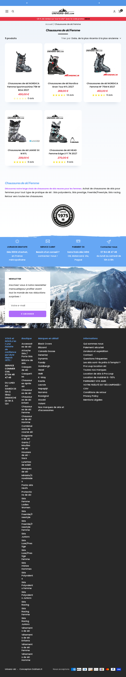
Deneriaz (43, 354)
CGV (85, 388)
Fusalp (41, 362)
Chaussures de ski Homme (27, 419)
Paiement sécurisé (93, 347)
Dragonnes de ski (27, 437)
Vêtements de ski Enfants (27, 637)
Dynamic (43, 358)
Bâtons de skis (27, 362)
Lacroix (42, 384)
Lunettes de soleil (26, 463)
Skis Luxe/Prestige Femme (27, 555)
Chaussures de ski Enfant (27, 399)
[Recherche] (13, 11)
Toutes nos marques (94, 369)
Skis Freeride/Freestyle (27, 514)
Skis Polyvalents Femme (27, 585)
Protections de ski (27, 493)
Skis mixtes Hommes (27, 565)
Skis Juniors (26, 535)
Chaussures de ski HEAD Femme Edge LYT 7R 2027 (63, 152)
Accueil (49, 24)
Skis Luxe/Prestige (27, 543)
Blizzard (42, 347)
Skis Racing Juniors (26, 621)
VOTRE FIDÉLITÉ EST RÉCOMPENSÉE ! (102, 384)
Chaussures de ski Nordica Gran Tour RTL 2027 (63, 85)
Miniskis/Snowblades (27, 478)
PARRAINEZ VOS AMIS (94, 381)
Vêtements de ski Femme (27, 647)
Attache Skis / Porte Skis (27, 353)
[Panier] (119, 11)
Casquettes (27, 375)
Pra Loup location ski (94, 366)
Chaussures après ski (27, 383)
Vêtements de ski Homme (27, 657)
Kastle (41, 381)
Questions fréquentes (95, 358)
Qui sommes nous (93, 343)
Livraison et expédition (95, 351)
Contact (88, 354)
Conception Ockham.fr (30, 669)
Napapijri (43, 388)
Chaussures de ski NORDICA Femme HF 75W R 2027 (102, 85)
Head (41, 369)
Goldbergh (44, 366)
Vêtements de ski (27, 629)
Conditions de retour (94, 392)
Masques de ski (27, 470)
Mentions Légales (92, 399)
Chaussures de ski (27, 392)
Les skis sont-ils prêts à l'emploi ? (101, 362)
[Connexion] (114, 11)
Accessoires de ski (27, 345)
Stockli (42, 399)
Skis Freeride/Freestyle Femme (27, 525)
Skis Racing (25, 603)
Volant (41, 403)
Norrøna (42, 392)
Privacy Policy (90, 396)
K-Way (42, 377)
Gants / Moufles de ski (26, 445)
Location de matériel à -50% (99, 377)
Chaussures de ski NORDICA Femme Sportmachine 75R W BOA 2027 (23, 87)
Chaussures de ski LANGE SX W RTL (23, 152)
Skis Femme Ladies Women (26, 503)
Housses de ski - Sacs (26, 455)
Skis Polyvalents (27, 575)
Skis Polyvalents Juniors (27, 595)
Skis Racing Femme (26, 611)
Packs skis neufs (27, 487)
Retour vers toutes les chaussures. (24, 196)
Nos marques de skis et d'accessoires (51, 409)
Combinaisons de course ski (27, 429)
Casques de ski (26, 368)
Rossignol (43, 396)
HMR (40, 373)
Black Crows (45, 343)
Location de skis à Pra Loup (98, 373)
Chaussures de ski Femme (27, 409)
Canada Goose (46, 351)
